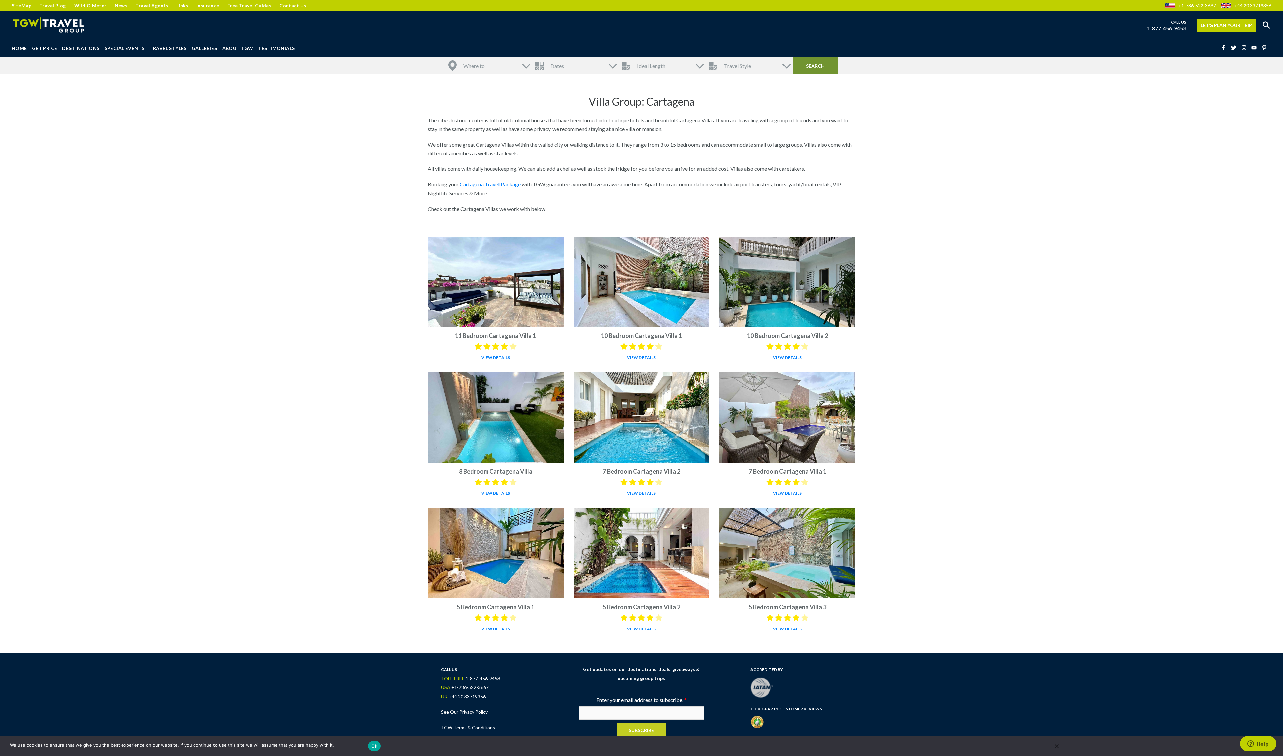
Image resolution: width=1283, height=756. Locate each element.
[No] (1056, 746)
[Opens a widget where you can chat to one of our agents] (1258, 744)
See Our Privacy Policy (464, 712)
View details (495, 357)
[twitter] (1235, 47)
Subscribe (641, 730)
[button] (1266, 25)
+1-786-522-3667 (1197, 5)
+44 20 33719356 (1252, 5)
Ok (374, 746)
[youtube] (1256, 47)
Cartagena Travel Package (490, 184)
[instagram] (1246, 47)
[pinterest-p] (1265, 47)
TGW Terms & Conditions (468, 727)
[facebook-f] (1225, 47)
